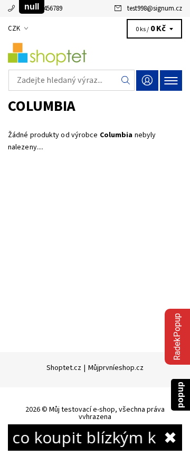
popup (180, 395)
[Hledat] (126, 80)
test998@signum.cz (154, 8)
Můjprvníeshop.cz (116, 368)
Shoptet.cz (63, 368)
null (31, 6)
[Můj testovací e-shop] (95, 51)
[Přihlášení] (147, 80)
